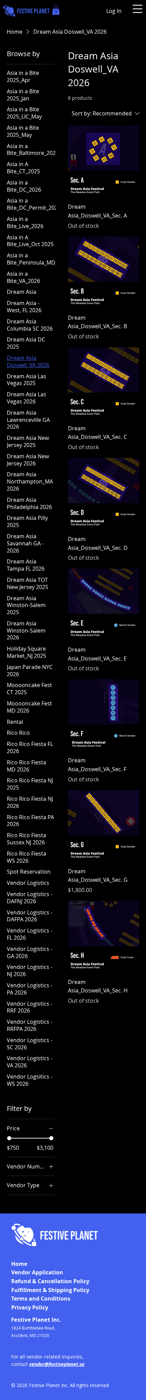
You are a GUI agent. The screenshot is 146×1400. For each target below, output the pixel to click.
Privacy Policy (29, 1307)
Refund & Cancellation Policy (50, 1281)
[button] (56, 10)
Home (19, 1264)
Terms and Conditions (40, 1298)
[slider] (9, 1138)
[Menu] (137, 8)
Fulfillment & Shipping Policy (50, 1290)
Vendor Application (37, 1272)
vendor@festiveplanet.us (57, 1364)
